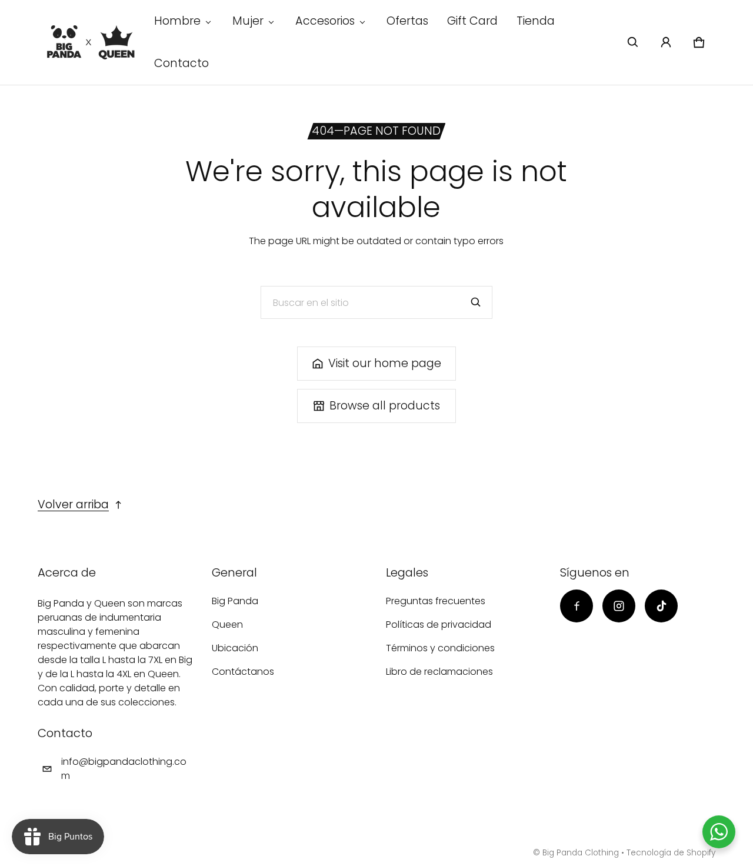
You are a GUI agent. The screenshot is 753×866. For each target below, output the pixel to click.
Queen (227, 624)
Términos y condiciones (440, 648)
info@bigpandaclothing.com (123, 768)
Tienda (536, 21)
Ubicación (235, 648)
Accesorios (325, 21)
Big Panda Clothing (580, 852)
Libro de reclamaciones (439, 671)
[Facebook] (576, 605)
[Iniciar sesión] (665, 42)
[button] (633, 42)
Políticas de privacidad (438, 624)
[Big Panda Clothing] (91, 42)
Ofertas (407, 21)
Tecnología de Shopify (671, 852)
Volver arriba (73, 504)
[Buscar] (475, 302)
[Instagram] (618, 605)
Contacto (181, 63)
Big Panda (235, 601)
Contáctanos (243, 671)
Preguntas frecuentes (435, 601)
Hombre (177, 21)
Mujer (248, 21)
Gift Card (472, 21)
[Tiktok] (661, 605)
